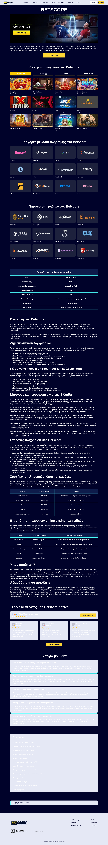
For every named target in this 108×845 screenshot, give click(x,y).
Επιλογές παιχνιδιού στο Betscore (23, 766)
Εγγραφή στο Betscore (20, 758)
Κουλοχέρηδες (86, 73)
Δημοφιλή (19, 73)
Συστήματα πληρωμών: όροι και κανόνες (25, 770)
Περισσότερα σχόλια (54, 644)
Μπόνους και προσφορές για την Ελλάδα (25, 762)
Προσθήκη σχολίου (88, 615)
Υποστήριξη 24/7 (18, 778)
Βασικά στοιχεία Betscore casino (23, 754)
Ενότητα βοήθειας (18, 789)
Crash (64, 73)
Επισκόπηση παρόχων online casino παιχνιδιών (28, 774)
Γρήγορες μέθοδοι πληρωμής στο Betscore (26, 746)
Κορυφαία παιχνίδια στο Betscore (23, 742)
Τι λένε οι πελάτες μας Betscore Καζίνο (25, 786)
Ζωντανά (41, 73)
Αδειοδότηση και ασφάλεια (21, 782)
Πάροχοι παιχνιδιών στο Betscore (23, 750)
